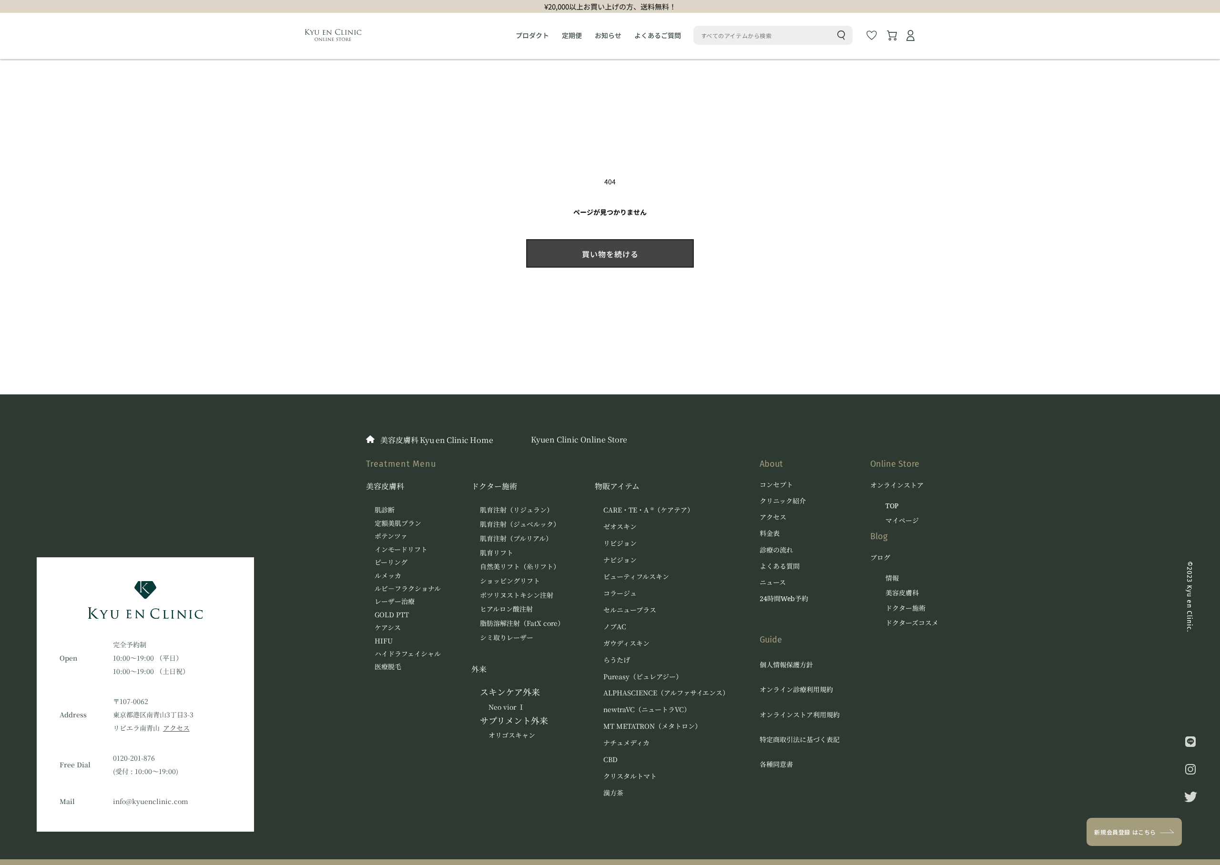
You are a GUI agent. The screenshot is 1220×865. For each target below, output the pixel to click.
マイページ (902, 520)
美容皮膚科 (385, 486)
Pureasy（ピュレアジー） (642, 676)
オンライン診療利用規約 (796, 689)
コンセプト (776, 485)
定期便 (572, 35)
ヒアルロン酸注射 (506, 609)
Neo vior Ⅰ (506, 707)
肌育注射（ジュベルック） (520, 524)
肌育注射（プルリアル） (516, 538)
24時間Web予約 (784, 598)
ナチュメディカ (626, 742)
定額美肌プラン (398, 523)
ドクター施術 (494, 486)
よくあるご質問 (657, 35)
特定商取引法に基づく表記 (800, 739)
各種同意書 (776, 764)
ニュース (773, 582)
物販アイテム (617, 486)
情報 (892, 578)
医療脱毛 (388, 666)
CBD (610, 759)
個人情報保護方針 (786, 664)
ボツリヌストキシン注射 (516, 595)
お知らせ (608, 35)
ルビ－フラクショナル (408, 588)
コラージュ (620, 593)
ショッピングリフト (510, 580)
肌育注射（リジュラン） (516, 509)
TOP (891, 506)
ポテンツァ (391, 536)
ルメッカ (388, 575)
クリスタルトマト (630, 776)
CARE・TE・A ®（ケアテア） (648, 509)
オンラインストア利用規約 (800, 714)
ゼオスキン (620, 526)
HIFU (384, 640)
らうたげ (616, 659)
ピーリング (391, 562)
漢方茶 (613, 792)
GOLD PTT (392, 614)
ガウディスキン (626, 643)
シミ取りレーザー (506, 637)
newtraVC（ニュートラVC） (647, 709)
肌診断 (385, 509)
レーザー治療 (395, 601)
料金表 (770, 533)
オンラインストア (897, 485)
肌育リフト (496, 552)
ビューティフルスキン (636, 576)
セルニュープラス (629, 609)
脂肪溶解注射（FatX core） (522, 623)
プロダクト (532, 35)
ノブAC (614, 626)
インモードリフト (401, 549)
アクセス (176, 728)
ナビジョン (620, 559)
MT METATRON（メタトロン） (652, 726)
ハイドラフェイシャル (408, 653)
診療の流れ (776, 550)
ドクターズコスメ (911, 623)
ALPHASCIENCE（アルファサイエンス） (666, 692)
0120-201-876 (134, 758)
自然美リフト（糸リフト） (520, 566)
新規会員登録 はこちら (1125, 832)
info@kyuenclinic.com (150, 801)
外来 (479, 669)
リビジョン (620, 543)
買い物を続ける (610, 254)
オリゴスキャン (511, 735)
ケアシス (388, 627)
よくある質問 (780, 566)
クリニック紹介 (783, 501)
